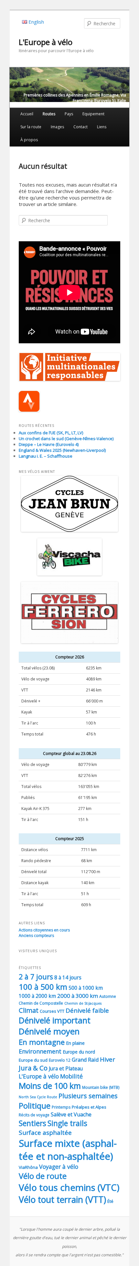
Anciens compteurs (36, 935)
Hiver (107, 1059)
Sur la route (30, 127)
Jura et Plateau (66, 1068)
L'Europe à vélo (45, 42)
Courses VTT (52, 1011)
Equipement (93, 114)
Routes (49, 114)
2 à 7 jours (36, 976)
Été (110, 1201)
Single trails (67, 1123)
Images (57, 127)
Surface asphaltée (45, 1132)
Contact (80, 127)
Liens (101, 127)
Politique (34, 1105)
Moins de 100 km (50, 1085)
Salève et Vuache (71, 1114)
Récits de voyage (34, 1115)
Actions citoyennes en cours (44, 930)
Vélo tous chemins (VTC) (69, 1187)
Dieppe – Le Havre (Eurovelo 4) (49, 444)
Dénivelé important (55, 1020)
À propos (29, 140)
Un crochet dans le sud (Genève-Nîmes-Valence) (66, 438)
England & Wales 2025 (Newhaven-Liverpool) (62, 450)
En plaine (75, 1043)
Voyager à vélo (58, 1166)
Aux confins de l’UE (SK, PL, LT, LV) (51, 433)
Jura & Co (33, 1067)
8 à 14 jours (67, 977)
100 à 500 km (43, 986)
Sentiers (32, 1123)
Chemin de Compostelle (41, 1003)
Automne (107, 996)
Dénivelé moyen (49, 1031)
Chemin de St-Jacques (83, 1003)
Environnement (40, 1051)
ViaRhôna (28, 1167)
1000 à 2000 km (37, 995)
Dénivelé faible (87, 1010)
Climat (28, 1010)
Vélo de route (43, 1175)
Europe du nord (79, 1052)
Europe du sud (33, 1060)
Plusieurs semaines (88, 1095)
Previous (14, 86)
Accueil (26, 114)
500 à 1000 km (86, 987)
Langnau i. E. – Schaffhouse (45, 456)
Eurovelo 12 (59, 1060)
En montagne (42, 1042)
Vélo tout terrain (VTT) (62, 1199)
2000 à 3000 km (77, 995)
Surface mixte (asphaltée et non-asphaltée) (68, 1150)
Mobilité (71, 1076)
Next (124, 86)
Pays (69, 114)
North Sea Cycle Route (38, 1097)
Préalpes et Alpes (89, 1107)
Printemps (61, 1107)
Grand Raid (85, 1059)
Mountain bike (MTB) (100, 1087)
